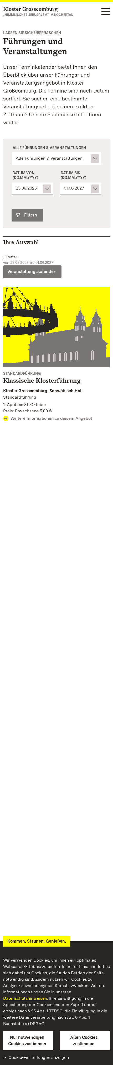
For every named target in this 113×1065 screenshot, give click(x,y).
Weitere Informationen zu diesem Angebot (51, 418)
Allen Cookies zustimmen (83, 1040)
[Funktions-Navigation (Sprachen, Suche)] (105, 11)
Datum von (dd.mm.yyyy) (25, 175)
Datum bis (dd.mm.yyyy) (73, 175)
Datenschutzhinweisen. (25, 998)
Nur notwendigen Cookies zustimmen (27, 1040)
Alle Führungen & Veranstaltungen (49, 148)
